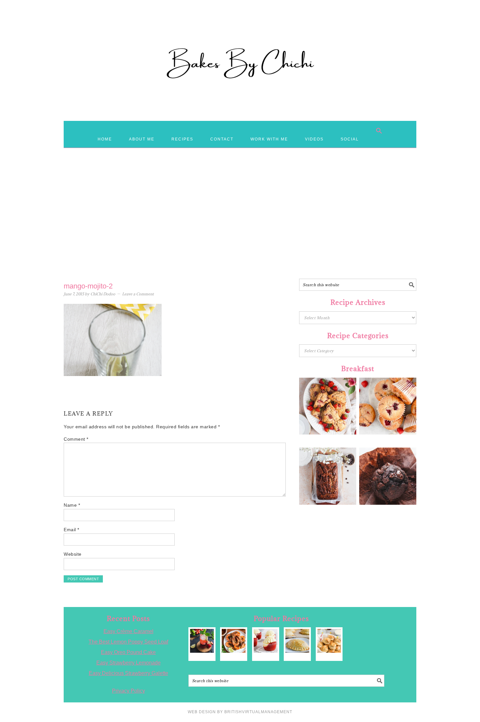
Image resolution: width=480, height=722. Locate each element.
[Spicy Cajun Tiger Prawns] (234, 641)
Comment (76, 439)
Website (73, 554)
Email (71, 529)
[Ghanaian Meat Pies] (297, 641)
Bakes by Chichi (240, 34)
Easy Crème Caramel (128, 631)
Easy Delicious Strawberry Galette (128, 673)
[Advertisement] (240, 226)
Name (72, 505)
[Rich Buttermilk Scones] (329, 641)
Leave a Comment (138, 293)
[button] (379, 130)
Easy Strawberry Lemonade (128, 662)
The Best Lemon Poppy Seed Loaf (128, 642)
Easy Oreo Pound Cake (128, 652)
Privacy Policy (128, 691)
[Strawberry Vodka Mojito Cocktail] (202, 641)
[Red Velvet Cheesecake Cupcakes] (266, 641)
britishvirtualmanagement (258, 712)
